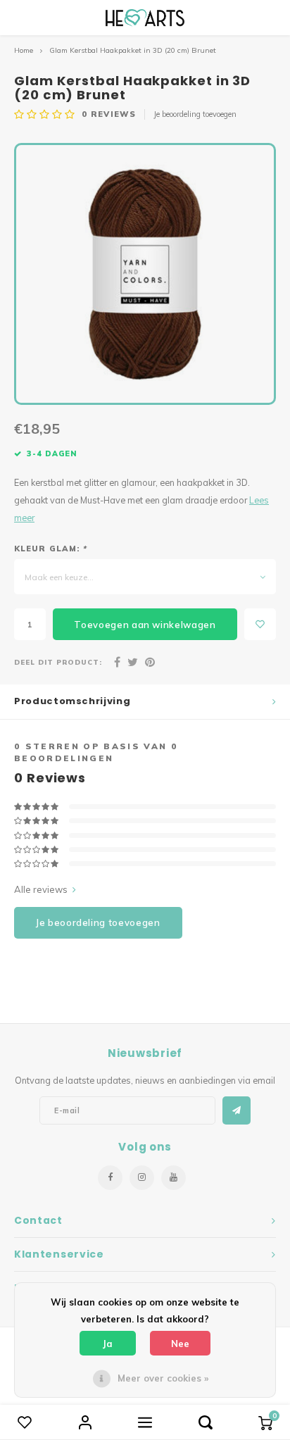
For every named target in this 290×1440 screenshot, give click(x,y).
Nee (180, 1343)
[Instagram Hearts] (142, 1177)
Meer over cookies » (163, 1378)
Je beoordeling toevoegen (195, 114)
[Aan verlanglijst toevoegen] (260, 624)
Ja (108, 1343)
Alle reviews (41, 889)
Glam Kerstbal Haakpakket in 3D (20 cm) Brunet (132, 50)
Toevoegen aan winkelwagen (144, 624)
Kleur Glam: (50, 548)
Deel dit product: (58, 662)
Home (23, 50)
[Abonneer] (236, 1110)
